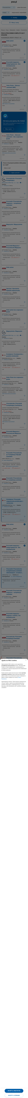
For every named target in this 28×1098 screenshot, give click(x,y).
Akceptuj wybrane (14, 1095)
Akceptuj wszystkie (14, 1090)
